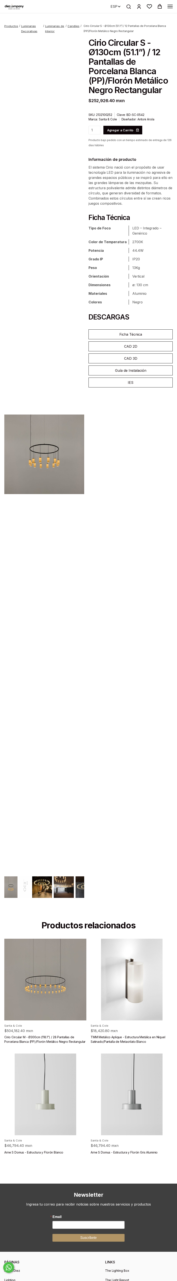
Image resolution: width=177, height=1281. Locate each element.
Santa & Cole (108, 119)
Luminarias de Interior (54, 28)
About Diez (12, 1270)
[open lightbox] (44, 454)
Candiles (73, 26)
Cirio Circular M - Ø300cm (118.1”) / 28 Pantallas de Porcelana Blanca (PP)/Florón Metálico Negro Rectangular (44, 1039)
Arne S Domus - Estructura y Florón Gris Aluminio (124, 1152)
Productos (11, 26)
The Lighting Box (117, 1270)
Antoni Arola (145, 119)
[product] (45, 979)
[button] (149, 6)
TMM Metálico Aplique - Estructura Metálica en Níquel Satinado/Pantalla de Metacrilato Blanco (128, 1039)
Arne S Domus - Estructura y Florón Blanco (33, 1152)
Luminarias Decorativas (29, 28)
